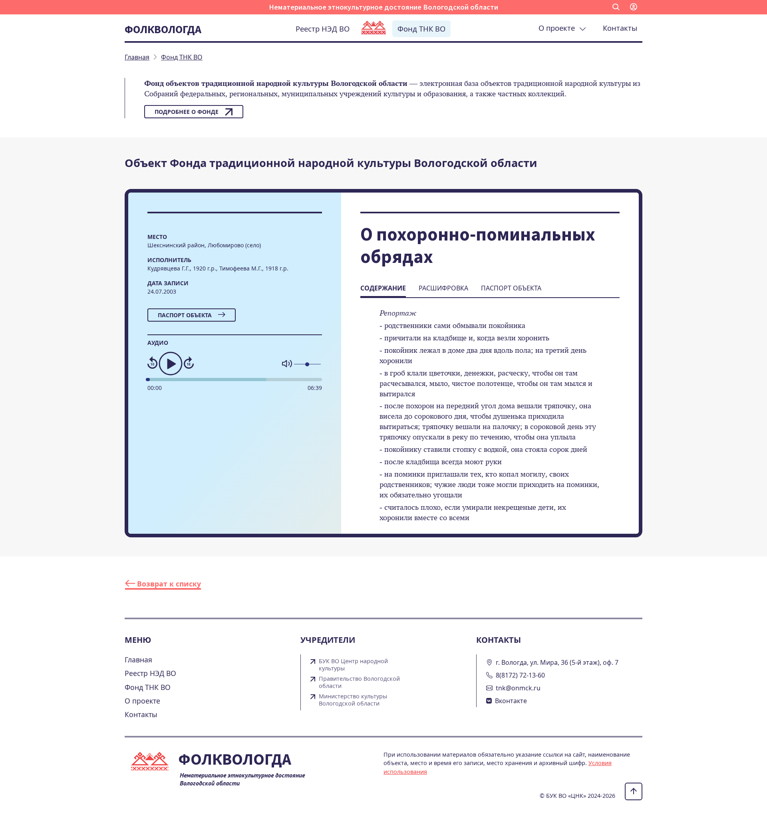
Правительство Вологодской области (359, 682)
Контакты (620, 28)
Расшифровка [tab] (443, 288)
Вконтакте (511, 700)
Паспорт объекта (185, 315)
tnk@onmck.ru (518, 688)
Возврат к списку (168, 583)
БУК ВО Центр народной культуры (353, 665)
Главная (138, 659)
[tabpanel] (490, 421)
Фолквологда (163, 29)
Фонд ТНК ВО (421, 29)
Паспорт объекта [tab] (511, 288)
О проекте (558, 28)
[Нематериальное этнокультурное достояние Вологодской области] (373, 28)
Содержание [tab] (383, 288)
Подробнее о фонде (187, 111)
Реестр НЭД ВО (323, 29)
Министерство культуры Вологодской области (353, 700)
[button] (616, 7)
